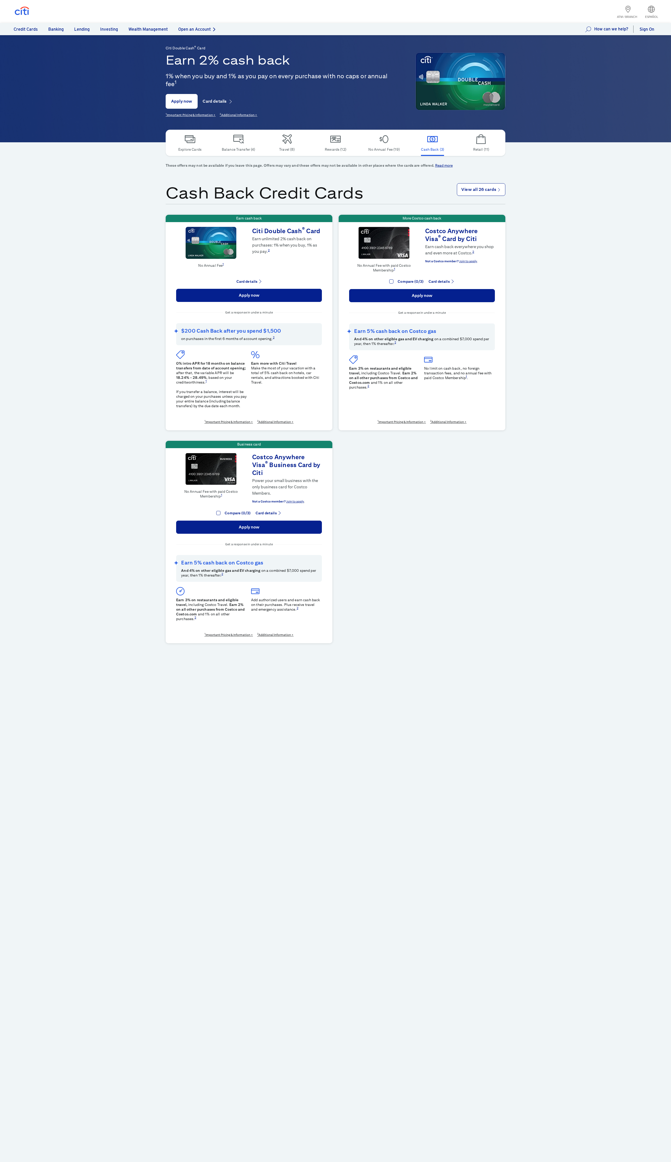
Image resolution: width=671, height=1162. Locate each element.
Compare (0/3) (411, 281)
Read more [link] (444, 165)
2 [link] (269, 250)
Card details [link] (215, 101)
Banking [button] (56, 29)
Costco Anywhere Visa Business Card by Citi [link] (286, 464)
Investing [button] (109, 29)
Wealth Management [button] (148, 29)
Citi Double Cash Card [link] (286, 230)
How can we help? (611, 29)
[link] (460, 81)
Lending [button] (82, 29)
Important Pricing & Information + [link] (191, 115)
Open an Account (194, 29)
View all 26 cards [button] (479, 189)
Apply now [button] (181, 101)
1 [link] (175, 82)
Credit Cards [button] (26, 29)
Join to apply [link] (468, 261)
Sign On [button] (646, 29)
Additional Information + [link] (239, 115)
